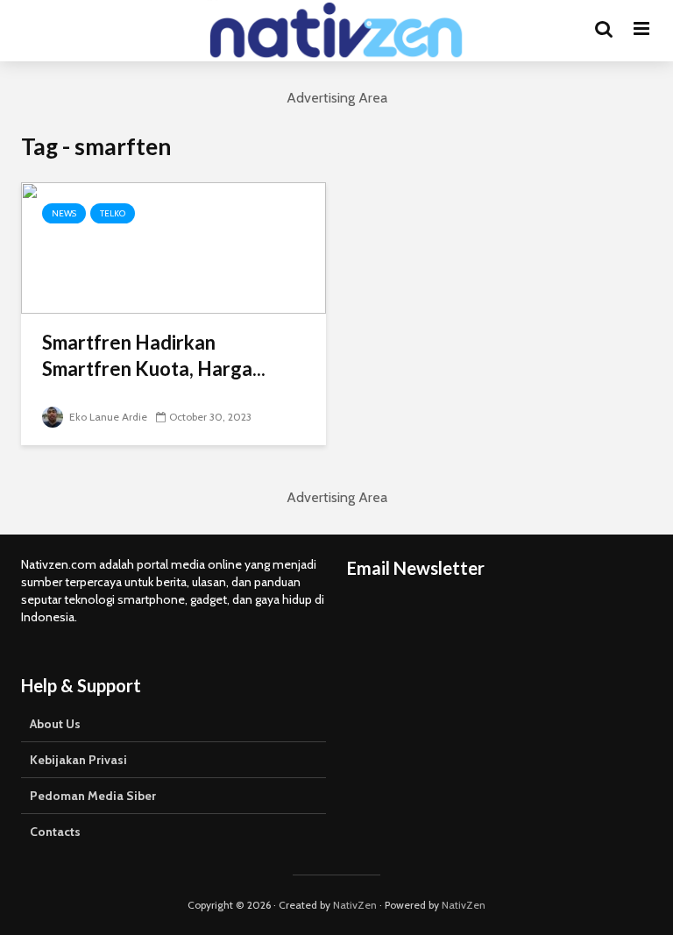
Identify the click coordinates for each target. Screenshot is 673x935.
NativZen (355, 904)
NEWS (64, 213)
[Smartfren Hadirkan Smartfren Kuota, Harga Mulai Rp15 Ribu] (173, 246)
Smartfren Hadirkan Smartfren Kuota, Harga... (154, 355)
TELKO (112, 213)
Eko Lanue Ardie (107, 416)
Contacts (55, 831)
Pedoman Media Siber (93, 796)
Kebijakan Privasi (78, 760)
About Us (55, 724)
